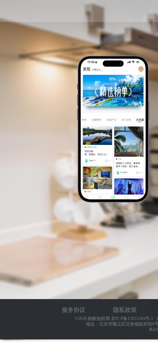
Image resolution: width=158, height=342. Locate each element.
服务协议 (73, 310)
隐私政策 (125, 310)
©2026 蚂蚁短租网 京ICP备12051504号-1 (114, 318)
